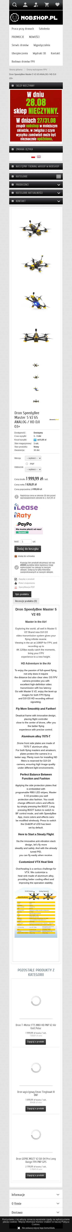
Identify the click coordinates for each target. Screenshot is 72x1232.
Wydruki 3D (39, 53)
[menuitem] (22, 29)
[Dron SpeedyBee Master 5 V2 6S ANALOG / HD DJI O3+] (36, 228)
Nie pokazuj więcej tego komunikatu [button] (38, 1228)
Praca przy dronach (23, 28)
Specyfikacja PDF (27, 587)
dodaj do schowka (26, 556)
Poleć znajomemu (27, 583)
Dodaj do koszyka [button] (28, 549)
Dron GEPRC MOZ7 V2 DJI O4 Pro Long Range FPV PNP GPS (36, 1160)
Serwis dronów (20, 45)
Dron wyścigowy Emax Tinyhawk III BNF (36, 1093)
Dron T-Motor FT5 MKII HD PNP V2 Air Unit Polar (36, 1026)
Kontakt (55, 53)
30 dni (36, 450)
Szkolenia (44, 28)
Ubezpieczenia (20, 53)
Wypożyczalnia (41, 45)
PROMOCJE (18, 37)
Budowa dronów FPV (23, 61)
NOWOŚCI (34, 37)
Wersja (17, 458)
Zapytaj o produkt (26, 579)
